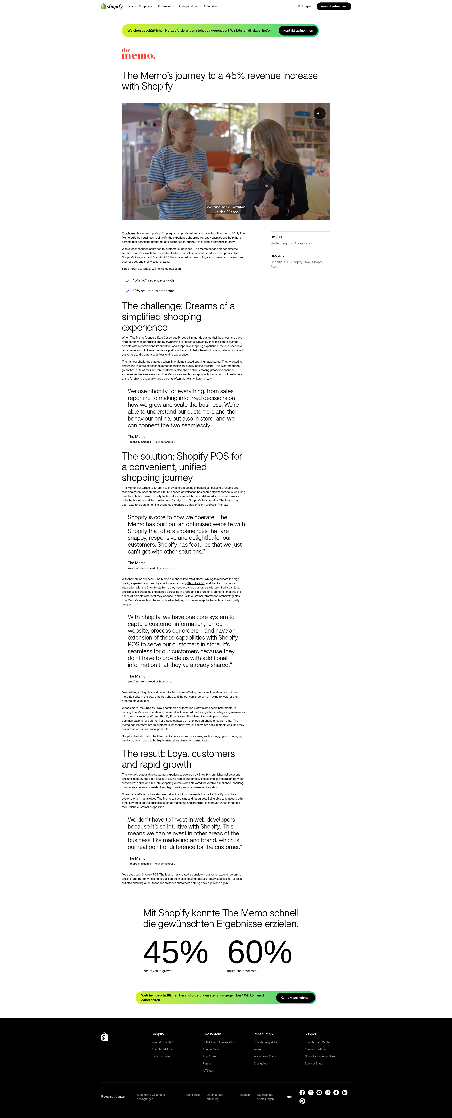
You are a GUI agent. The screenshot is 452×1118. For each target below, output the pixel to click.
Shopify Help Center (318, 1042)
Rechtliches (192, 1094)
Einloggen (304, 6)
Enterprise (210, 6)
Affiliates (208, 1070)
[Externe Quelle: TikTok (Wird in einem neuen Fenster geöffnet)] (336, 1092)
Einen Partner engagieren (320, 1056)
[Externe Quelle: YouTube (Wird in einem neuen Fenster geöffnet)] (319, 1092)
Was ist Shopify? (162, 1042)
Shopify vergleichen (266, 1042)
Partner (207, 1063)
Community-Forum (316, 1049)
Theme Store (211, 1049)
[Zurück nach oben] (104, 1036)
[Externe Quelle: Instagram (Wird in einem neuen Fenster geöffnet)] (328, 1092)
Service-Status (314, 1063)
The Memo (129, 233)
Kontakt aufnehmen (333, 6)
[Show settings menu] (317, 216)
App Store (209, 1056)
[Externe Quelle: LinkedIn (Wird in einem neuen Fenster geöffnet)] (344, 1092)
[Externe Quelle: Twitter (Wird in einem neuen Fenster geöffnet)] (311, 1092)
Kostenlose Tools (265, 1056)
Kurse (257, 1049)
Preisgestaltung (188, 6)
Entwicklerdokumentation (219, 1042)
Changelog (260, 1063)
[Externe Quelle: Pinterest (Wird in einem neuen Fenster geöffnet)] (302, 1101)
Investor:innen (161, 1056)
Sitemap (244, 1094)
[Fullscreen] (326, 216)
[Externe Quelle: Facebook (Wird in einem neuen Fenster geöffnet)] (302, 1092)
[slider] (222, 216)
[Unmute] (308, 216)
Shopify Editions (162, 1049)
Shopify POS (195, 583)
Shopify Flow (153, 708)
